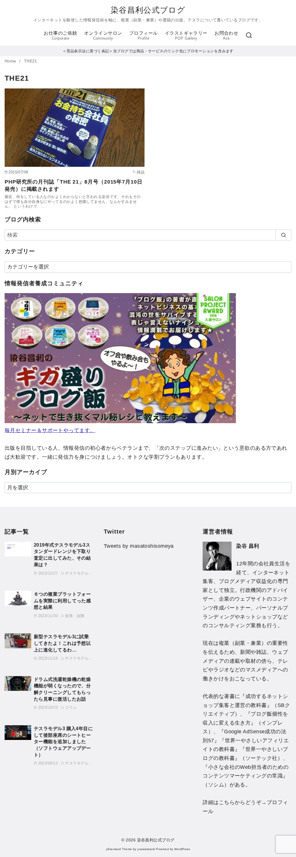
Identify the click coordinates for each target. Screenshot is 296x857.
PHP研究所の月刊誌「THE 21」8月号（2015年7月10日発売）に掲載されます (74, 185)
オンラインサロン (103, 35)
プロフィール (143, 35)
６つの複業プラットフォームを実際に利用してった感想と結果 (62, 600)
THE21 (30, 61)
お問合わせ (226, 35)
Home (11, 61)
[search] (283, 235)
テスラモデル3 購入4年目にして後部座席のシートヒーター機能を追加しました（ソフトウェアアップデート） (63, 741)
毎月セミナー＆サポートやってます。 (50, 430)
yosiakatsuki (146, 849)
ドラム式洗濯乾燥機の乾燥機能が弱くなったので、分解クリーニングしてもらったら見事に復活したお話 (62, 689)
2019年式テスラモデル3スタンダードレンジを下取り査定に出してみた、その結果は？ (62, 554)
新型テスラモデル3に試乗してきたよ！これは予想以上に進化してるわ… (62, 643)
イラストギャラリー (186, 35)
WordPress (182, 849)
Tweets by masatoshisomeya (139, 546)
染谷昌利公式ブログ (148, 10)
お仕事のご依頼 (60, 35)
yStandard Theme (119, 849)
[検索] (248, 35)
